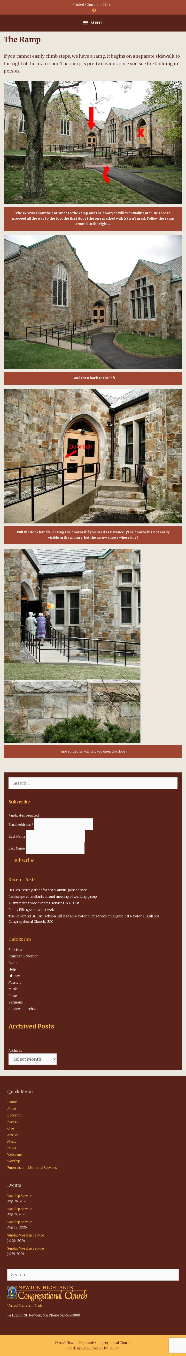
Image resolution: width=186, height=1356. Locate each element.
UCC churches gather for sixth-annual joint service (47, 890)
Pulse (12, 996)
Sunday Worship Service (25, 1235)
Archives (15, 1051)
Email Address (20, 825)
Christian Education (23, 956)
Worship (13, 1161)
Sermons (15, 1002)
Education (15, 1115)
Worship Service (19, 1196)
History (14, 976)
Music (12, 989)
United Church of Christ (25, 1306)
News (11, 1148)
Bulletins (15, 950)
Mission (14, 982)
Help (12, 969)
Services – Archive (22, 1009)
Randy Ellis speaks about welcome (35, 910)
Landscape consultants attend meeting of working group (52, 897)
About (11, 1109)
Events (13, 963)
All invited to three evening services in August (43, 903)
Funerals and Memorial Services (32, 1168)
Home (12, 1102)
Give (10, 1128)
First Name (17, 836)
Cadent (113, 1348)
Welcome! (15, 1155)
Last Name (17, 848)
